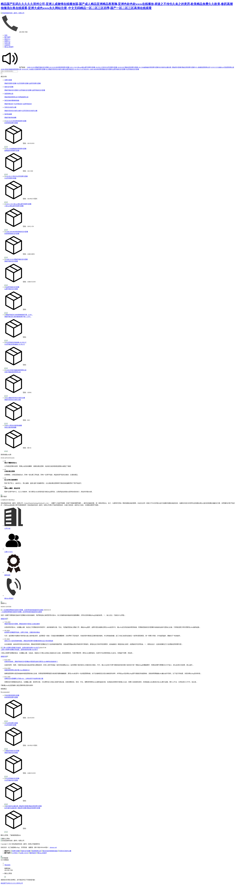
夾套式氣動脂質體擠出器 (12, 372)
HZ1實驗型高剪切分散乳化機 (55, 69)
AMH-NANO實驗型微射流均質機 (38, 67)
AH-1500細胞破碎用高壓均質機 (148, 67)
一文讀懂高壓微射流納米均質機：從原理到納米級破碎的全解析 (21, 612)
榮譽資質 (33, 853)
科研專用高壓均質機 (11, 123)
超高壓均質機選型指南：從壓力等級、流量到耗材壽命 (22, 632)
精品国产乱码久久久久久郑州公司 (12, 883)
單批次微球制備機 (10, 427)
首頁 (5, 35)
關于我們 (7, 37)
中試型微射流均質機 (132, 69)
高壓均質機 (8, 80)
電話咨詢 (7, 865)
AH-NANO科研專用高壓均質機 (59, 67)
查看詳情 (4, 619)
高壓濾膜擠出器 (23, 97)
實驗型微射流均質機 (11, 90)
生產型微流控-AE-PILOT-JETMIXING (77, 69)
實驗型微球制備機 (10, 117)
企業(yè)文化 (24, 853)
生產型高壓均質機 (35, 83)
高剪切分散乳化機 (10, 107)
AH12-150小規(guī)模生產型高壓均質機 (82, 67)
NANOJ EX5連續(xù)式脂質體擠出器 (222, 67)
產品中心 (7, 39)
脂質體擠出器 (8, 93)
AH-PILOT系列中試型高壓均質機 (106, 67)
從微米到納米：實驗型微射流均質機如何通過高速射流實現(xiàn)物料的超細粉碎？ (31, 661)
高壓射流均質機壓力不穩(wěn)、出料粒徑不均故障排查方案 (23, 678)
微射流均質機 (8, 87)
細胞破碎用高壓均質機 (11, 150)
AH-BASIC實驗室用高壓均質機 (127, 67)
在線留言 (7, 45)
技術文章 (7, 43)
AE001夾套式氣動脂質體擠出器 (11, 69)
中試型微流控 (18, 104)
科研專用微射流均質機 (11, 233)
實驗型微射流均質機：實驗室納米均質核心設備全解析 (22, 624)
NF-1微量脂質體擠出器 (202, 67)
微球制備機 (8, 114)
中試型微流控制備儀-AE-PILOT (14, 344)
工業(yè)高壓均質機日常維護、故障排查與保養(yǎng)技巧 (19, 649)
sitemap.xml (53, 847)
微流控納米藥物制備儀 (11, 100)
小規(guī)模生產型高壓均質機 (13, 206)
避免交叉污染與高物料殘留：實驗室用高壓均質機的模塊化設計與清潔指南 (28, 641)
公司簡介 (15, 853)
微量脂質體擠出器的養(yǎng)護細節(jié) (17, 670)
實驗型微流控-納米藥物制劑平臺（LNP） (17, 316)
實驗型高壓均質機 (10, 83)
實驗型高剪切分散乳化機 (12, 110)
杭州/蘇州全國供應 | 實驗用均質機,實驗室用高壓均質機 (177, 67)
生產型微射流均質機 (118, 69)
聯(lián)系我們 (8, 47)
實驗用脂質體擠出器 (11, 97)
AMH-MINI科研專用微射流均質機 (101, 69)
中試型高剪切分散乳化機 (29, 110)
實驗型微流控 (8, 104)
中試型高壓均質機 (22, 83)
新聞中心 (7, 41)
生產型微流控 (27, 104)
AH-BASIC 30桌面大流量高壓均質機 (33, 69)
